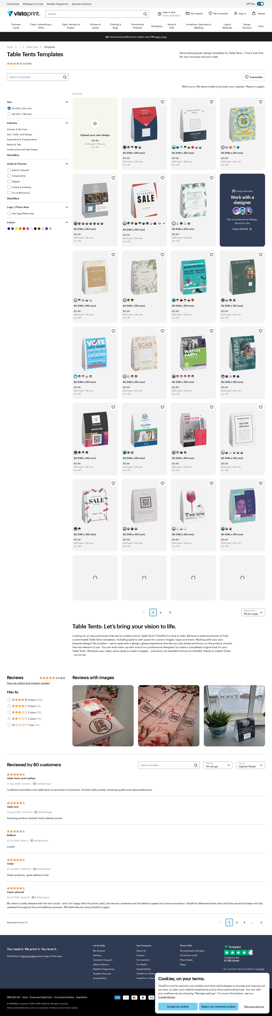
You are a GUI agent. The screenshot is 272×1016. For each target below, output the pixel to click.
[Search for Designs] (65, 77)
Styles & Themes (17, 163)
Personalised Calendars (192, 950)
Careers (140, 955)
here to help (28, 956)
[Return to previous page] (220, 922)
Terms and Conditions (64, 997)
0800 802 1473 (13, 997)
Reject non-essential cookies (218, 1006)
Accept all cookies (178, 1006)
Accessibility (99, 978)
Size (9, 101)
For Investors (143, 959)
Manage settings (254, 1006)
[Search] (145, 14)
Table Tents (32, 47)
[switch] (257, 4)
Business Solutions (81, 4)
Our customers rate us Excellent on (244, 969)
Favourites (256, 76)
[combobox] (95, 14)
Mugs (183, 964)
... (20, 47)
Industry (12, 122)
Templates (49, 47)
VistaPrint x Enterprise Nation (151, 973)
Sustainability (143, 969)
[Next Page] (170, 612)
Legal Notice (81, 997)
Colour (11, 222)
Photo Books (186, 959)
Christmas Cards (188, 955)
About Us (141, 950)
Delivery (97, 955)
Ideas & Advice (101, 964)
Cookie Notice (166, 997)
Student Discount (102, 973)
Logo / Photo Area (18, 206)
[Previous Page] (143, 612)
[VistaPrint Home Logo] (23, 14)
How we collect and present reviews (28, 682)
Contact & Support (103, 959)
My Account (99, 950)
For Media (141, 964)
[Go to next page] (261, 922)
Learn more (161, 36)
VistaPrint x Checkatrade (149, 978)
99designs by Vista (33, 4)
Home (10, 47)
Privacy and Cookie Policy (41, 997)
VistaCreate (13, 4)
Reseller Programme (57, 4)
